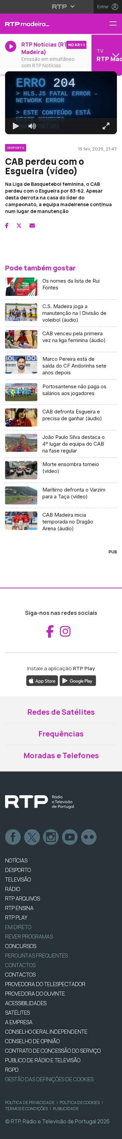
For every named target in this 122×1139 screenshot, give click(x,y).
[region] (61, 569)
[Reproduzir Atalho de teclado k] (11, 1131)
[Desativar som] (27, 1131)
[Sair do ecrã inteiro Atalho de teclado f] (111, 1131)
